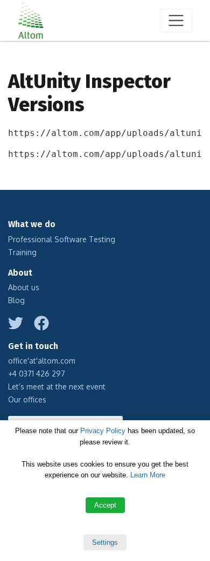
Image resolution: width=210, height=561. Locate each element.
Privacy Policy (102, 431)
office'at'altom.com (41, 360)
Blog (16, 300)
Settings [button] (105, 542)
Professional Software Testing (61, 239)
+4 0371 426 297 (36, 373)
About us (23, 287)
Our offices (27, 399)
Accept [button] (105, 505)
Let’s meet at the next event (57, 386)
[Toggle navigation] (176, 20)
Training (22, 252)
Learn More (147, 475)
